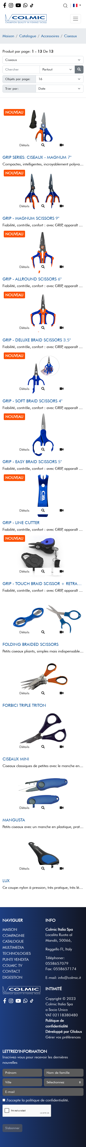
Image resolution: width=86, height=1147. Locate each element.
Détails (24, 145)
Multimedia (13, 947)
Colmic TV (12, 965)
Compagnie (14, 935)
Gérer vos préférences (63, 1037)
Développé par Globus (64, 1031)
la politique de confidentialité (45, 1100)
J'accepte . (37, 1100)
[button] (75, 18)
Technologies (17, 953)
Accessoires (50, 36)
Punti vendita (16, 959)
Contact (11, 971)
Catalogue (27, 36)
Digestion (12, 977)
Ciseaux (70, 36)
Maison (8, 36)
